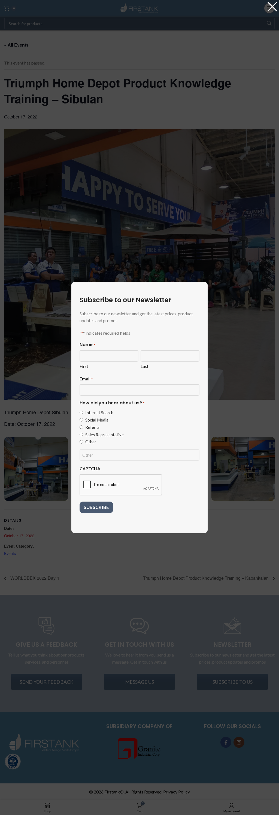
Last (144, 366)
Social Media (96, 419)
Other (90, 441)
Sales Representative (104, 434)
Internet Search (99, 412)
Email (86, 378)
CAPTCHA (90, 468)
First (84, 366)
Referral (93, 427)
